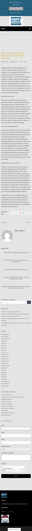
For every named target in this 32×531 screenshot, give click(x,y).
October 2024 (4, 336)
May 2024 (3, 347)
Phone (3, 439)
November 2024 (5, 334)
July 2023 (3, 370)
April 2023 (3, 377)
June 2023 (3, 372)
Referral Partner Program (15, 12)
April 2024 (3, 350)
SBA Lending (4, 410)
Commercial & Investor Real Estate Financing (12, 397)
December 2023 (5, 359)
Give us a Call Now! (16, 8)
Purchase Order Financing (7, 408)
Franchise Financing (6, 401)
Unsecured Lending (6, 415)
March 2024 (4, 352)
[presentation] (13, 469)
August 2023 (4, 368)
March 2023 (4, 379)
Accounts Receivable (6, 395)
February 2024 (4, 354)
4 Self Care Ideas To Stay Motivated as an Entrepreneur (16, 261)
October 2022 (4, 385)
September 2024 (5, 338)
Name (3, 425)
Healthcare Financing (6, 403)
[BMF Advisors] (16, 21)
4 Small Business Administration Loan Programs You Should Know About (16, 287)
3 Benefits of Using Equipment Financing (16, 252)
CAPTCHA (3, 463)
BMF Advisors (5, 61)
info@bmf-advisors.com (17, 2)
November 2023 (5, 361)
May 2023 (3, 374)
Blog (21, 61)
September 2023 (5, 365)
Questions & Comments (7, 452)
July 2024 (3, 343)
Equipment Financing (6, 399)
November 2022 (5, 383)
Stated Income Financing (7, 412)
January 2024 (4, 356)
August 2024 (4, 341)
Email (3, 432)
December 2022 (5, 381)
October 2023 (4, 363)
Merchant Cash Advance (7, 406)
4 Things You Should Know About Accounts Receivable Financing (16, 278)
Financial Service (6, 446)
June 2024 (3, 345)
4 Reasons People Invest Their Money (16, 269)
